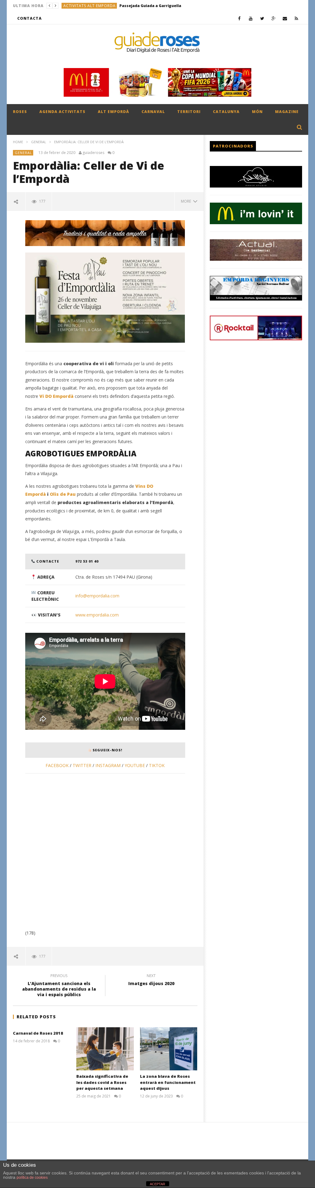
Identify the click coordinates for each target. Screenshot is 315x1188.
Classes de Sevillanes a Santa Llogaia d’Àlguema (165, 5)
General (38, 141)
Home (18, 141)
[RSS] (296, 18)
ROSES (20, 111)
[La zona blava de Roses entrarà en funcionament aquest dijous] (168, 1048)
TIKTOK (157, 765)
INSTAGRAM (108, 765)
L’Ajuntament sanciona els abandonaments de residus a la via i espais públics (59, 986)
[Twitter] (262, 18)
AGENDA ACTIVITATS (62, 111)
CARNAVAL (153, 111)
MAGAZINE (287, 111)
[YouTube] (251, 18)
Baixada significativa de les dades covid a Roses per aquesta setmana (102, 1082)
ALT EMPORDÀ (113, 111)
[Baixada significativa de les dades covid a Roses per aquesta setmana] (105, 1048)
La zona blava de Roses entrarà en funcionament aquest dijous (168, 1082)
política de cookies (32, 1177)
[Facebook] (239, 18)
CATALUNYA (226, 111)
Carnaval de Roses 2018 (38, 1033)
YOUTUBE (135, 765)
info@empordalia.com (97, 596)
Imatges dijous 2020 (151, 980)
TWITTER (82, 765)
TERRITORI (189, 111)
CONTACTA (29, 18)
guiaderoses (93, 152)
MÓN (257, 111)
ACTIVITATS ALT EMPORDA (89, 5)
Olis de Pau (63, 494)
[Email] (285, 18)
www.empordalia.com (97, 615)
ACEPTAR (157, 1184)
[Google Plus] (273, 18)
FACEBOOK (57, 765)
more (187, 201)
